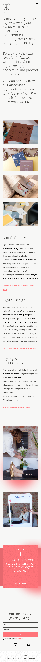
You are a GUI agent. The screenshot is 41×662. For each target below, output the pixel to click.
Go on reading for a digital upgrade (19, 348)
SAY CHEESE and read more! (16, 407)
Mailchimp (20, 639)
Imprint (16, 656)
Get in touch (20, 583)
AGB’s (25, 656)
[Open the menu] (36, 4)
